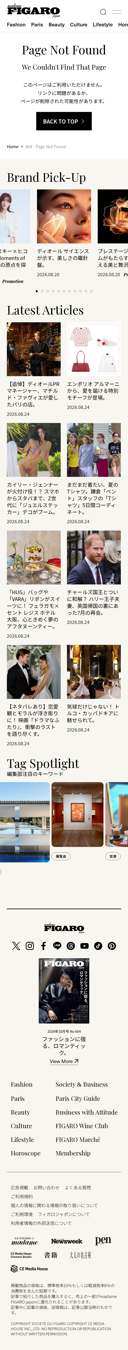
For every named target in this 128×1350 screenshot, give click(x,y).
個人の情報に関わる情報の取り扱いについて (54, 1205)
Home (12, 146)
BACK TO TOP (60, 121)
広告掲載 (19, 1187)
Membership (73, 1153)
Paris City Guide (78, 1098)
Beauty (57, 24)
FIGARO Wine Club (82, 1125)
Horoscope (26, 1153)
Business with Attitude (87, 1112)
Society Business (82, 1084)
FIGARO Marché (78, 1139)
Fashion (16, 24)
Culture (78, 24)
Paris (37, 24)
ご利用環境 (22, 1214)
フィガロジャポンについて (64, 1214)
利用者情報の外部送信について (41, 1223)
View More (61, 1061)
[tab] (37, 291)
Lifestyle (103, 24)
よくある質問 (78, 1187)
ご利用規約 (22, 1196)
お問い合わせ (46, 1187)
